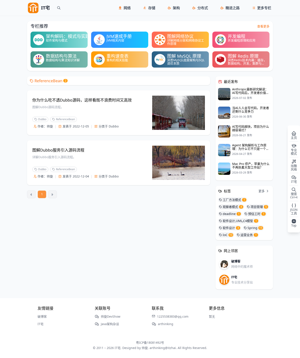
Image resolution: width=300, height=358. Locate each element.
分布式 (202, 7)
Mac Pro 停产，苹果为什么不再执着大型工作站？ (250, 165)
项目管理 (259, 207)
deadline (231, 214)
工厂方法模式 (234, 200)
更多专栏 (264, 7)
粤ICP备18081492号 (150, 342)
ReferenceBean (50, 80)
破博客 (42, 316)
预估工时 (256, 214)
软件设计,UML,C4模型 (240, 221)
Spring (255, 228)
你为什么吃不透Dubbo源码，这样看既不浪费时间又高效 (82, 100)
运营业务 (248, 235)
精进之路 (233, 7)
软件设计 (231, 228)
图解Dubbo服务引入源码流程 (58, 150)
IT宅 (40, 324)
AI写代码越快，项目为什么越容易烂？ (250, 128)
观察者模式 (232, 207)
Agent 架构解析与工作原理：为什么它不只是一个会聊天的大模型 (250, 148)
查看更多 (263, 26)
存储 (151, 7)
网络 (127, 7)
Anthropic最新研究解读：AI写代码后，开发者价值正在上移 (250, 92)
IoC (227, 235)
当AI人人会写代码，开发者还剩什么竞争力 (250, 109)
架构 (176, 7)
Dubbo (42, 119)
